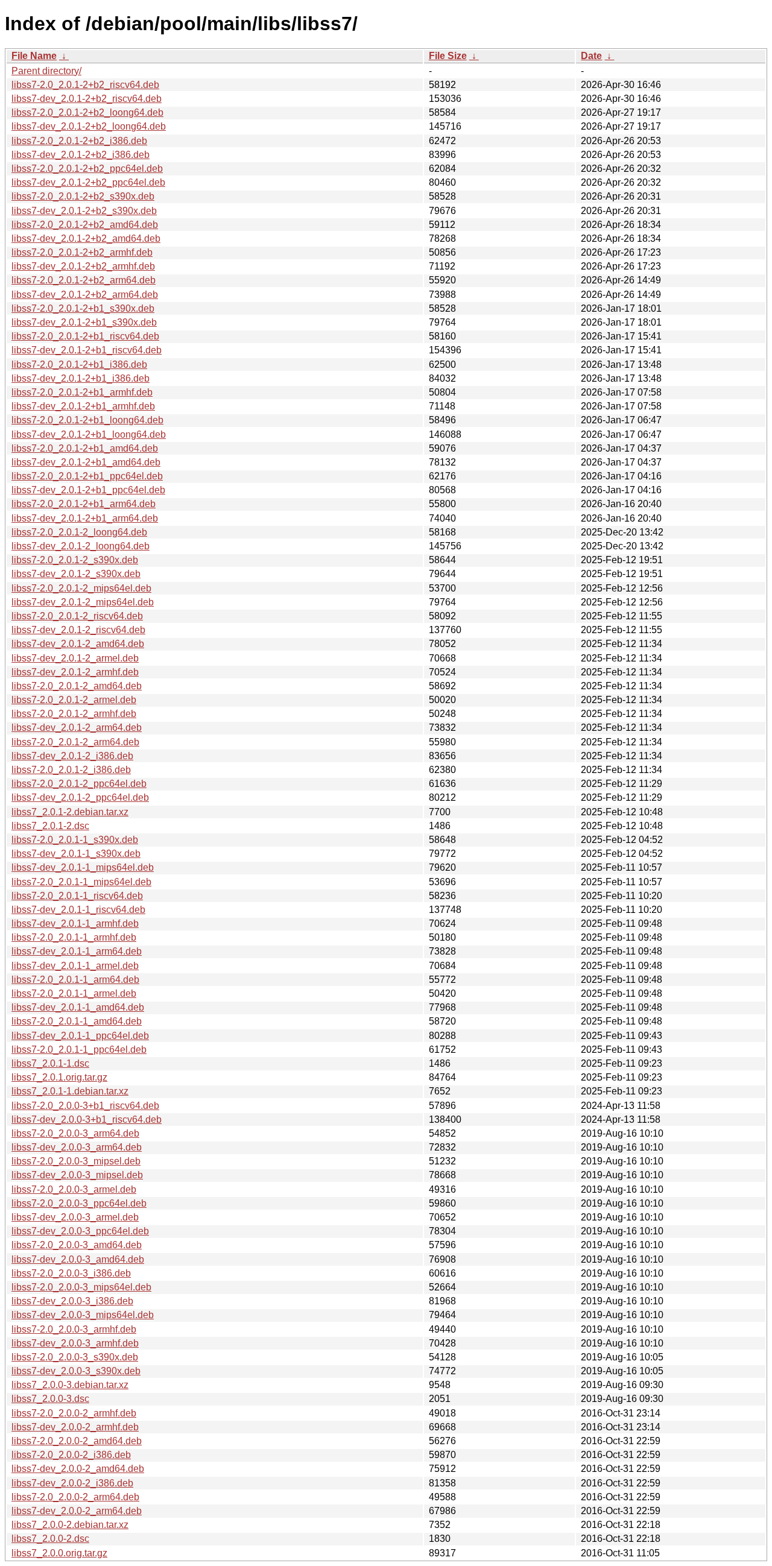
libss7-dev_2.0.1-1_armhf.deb (75, 923)
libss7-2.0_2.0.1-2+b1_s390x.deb (82, 308)
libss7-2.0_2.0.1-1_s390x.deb (74, 840)
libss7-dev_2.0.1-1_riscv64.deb (78, 910)
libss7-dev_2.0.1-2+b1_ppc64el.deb (88, 490)
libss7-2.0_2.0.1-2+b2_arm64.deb (83, 280)
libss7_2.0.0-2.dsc (50, 1538)
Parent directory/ (46, 71)
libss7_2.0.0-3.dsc (50, 1399)
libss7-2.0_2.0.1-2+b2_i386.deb (79, 141)
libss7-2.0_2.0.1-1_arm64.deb (75, 979)
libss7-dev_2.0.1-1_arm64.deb (76, 951)
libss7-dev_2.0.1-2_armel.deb (75, 658)
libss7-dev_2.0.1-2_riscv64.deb (78, 630)
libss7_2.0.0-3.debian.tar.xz (69, 1385)
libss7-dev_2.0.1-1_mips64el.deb (82, 867)
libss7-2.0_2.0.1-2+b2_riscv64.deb (85, 85)
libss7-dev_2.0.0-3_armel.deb (75, 1217)
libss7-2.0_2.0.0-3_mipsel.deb (76, 1161)
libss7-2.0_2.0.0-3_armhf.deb (73, 1329)
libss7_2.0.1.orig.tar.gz (59, 1077)
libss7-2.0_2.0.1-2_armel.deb (73, 700)
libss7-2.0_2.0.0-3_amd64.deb (76, 1245)
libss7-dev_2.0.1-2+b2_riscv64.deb (86, 98)
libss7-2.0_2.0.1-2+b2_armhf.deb (82, 252)
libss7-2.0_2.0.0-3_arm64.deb (75, 1133)
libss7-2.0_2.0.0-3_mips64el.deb (81, 1287)
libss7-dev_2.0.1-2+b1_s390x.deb (84, 322)
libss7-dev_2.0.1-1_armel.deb (75, 966)
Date (591, 56)
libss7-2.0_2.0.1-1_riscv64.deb (77, 896)
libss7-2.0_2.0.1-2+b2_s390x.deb (82, 196)
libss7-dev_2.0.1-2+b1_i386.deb (80, 378)
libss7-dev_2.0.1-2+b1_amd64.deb (85, 462)
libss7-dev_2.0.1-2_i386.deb (72, 756)
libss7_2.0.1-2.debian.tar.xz (69, 812)
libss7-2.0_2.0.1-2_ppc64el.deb (79, 783)
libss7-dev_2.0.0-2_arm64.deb (76, 1511)
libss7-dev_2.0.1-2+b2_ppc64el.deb (88, 182)
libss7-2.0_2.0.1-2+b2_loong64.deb (87, 112)
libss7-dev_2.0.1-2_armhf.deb (75, 672)
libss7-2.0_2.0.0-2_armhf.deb (73, 1413)
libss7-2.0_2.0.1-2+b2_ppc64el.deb (87, 168)
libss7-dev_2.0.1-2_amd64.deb (77, 644)
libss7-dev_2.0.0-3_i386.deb (72, 1301)
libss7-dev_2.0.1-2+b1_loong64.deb (88, 434)
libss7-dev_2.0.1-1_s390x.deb (76, 853)
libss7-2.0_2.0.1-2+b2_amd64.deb (84, 224)
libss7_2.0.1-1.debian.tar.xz (69, 1091)
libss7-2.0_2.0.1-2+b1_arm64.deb (83, 504)
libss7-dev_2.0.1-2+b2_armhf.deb (83, 266)
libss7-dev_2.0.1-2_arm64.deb (76, 727)
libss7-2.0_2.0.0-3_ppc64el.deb (79, 1203)
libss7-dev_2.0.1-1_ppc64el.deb (80, 1036)
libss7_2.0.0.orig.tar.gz (59, 1553)
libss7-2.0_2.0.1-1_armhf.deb (73, 937)
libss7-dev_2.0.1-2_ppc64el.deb (80, 797)
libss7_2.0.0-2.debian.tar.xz (69, 1525)
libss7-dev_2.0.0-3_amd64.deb (77, 1259)
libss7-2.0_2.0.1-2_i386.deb (71, 770)
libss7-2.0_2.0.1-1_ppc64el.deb (79, 1049)
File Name (34, 56)
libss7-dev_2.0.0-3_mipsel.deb (77, 1175)
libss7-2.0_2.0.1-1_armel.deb (73, 993)
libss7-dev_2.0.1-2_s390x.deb (76, 574)
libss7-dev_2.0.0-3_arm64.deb (76, 1147)
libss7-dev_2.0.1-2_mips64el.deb (82, 602)
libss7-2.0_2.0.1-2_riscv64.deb (77, 616)
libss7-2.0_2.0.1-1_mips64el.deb (81, 882)
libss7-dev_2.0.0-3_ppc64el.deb (80, 1231)
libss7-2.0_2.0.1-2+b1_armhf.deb (82, 392)
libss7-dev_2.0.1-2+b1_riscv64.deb (86, 350)
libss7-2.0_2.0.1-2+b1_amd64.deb (84, 448)
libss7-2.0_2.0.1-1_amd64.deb (76, 1021)
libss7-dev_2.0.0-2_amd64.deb (77, 1468)
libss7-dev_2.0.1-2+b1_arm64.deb (84, 518)
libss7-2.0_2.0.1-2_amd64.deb (76, 686)
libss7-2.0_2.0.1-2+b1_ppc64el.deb (87, 476)
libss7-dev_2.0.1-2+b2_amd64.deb (85, 238)
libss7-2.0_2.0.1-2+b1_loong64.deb (87, 420)
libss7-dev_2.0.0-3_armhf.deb (75, 1343)
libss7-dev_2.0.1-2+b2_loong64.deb (88, 126)
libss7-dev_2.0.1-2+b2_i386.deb (80, 155)
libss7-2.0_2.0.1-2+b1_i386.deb (79, 364)
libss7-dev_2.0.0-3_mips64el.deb (82, 1315)
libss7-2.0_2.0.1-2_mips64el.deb (81, 588)
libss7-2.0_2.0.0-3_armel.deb (73, 1189)
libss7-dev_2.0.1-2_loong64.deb (80, 546)
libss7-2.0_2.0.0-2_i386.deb (71, 1455)
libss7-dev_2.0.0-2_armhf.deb (75, 1427)
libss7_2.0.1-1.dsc (50, 1063)
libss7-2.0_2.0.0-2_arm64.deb (75, 1497)
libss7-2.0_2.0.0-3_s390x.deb (74, 1357)
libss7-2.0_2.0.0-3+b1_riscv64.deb (85, 1105)
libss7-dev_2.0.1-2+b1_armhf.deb (83, 406)
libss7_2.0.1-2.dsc (50, 826)
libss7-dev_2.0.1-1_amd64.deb (77, 1007)
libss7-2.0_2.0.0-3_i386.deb (71, 1273)
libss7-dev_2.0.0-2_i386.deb (72, 1483)
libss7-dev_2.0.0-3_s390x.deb (76, 1371)
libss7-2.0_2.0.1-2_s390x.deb (74, 560)
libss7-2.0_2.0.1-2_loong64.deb (79, 532)
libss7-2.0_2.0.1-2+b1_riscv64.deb (85, 336)
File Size (448, 56)
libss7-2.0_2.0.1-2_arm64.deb (75, 742)
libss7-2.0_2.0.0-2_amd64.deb (76, 1441)
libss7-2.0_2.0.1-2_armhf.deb (73, 714)
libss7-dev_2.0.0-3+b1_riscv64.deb (86, 1119)
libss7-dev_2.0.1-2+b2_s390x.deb (84, 211)
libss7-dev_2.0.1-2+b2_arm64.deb (84, 294)
